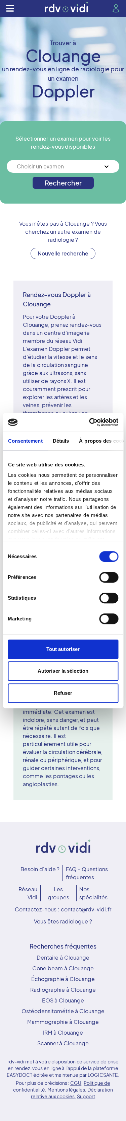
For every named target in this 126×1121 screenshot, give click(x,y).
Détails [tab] (60, 441)
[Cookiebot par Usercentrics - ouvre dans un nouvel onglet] (89, 422)
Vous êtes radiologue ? (63, 921)
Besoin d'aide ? (40, 869)
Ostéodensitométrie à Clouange (63, 1011)
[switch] (108, 577)
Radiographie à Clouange (63, 989)
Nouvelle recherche (63, 253)
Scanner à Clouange (63, 1043)
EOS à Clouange (63, 1000)
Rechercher (63, 182)
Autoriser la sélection (63, 671)
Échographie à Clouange (63, 978)
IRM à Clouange (63, 1032)
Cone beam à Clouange (62, 968)
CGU (75, 1083)
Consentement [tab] (25, 441)
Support (86, 1096)
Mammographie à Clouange (63, 1021)
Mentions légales (66, 1090)
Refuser (63, 693)
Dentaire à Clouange (63, 957)
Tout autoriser (63, 649)
